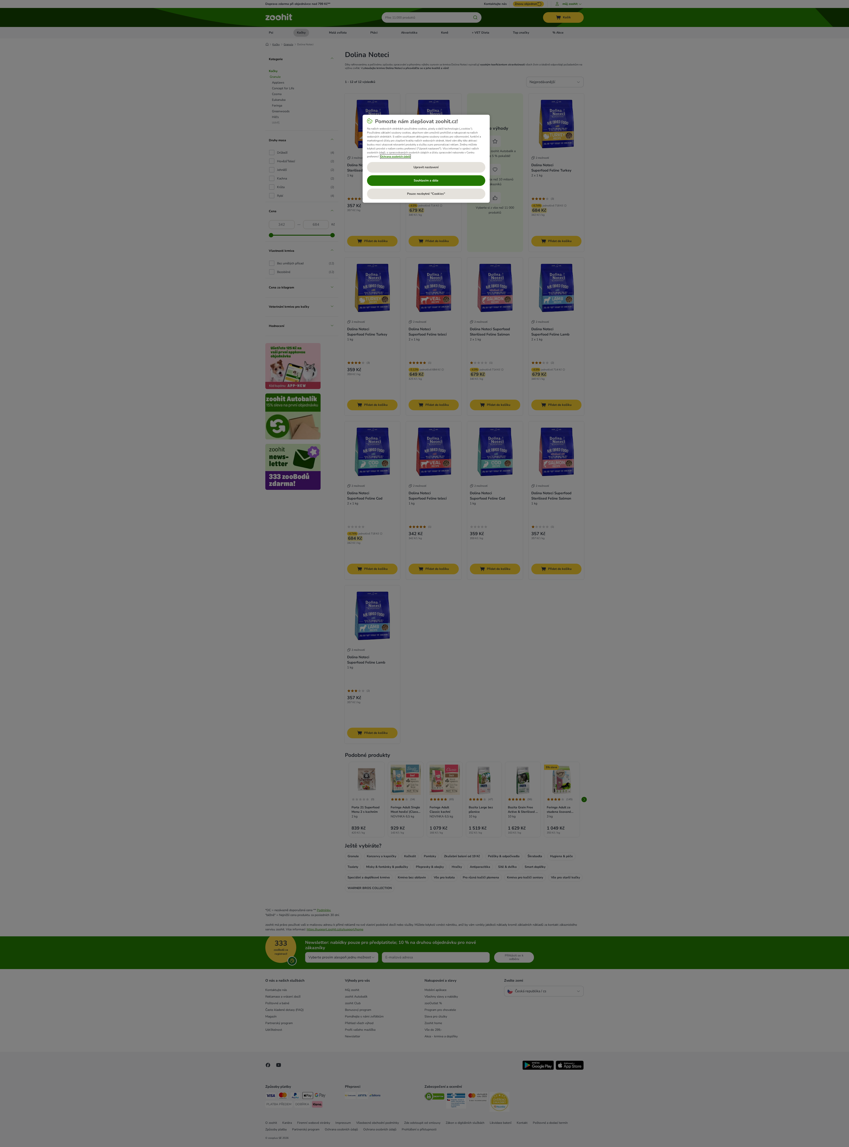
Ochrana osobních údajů (395, 156)
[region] (426, 159)
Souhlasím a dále (426, 180)
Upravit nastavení (426, 167)
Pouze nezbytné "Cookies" (426, 194)
